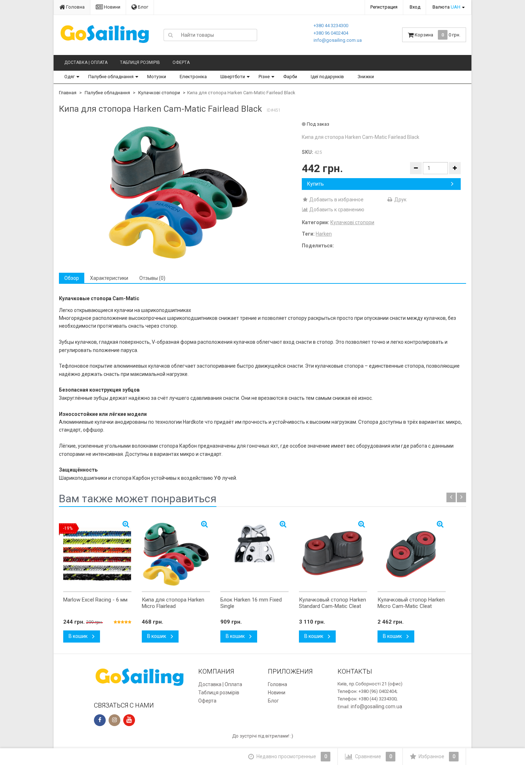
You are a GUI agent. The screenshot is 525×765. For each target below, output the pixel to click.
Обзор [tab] (71, 278)
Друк (399, 199)
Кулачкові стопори (159, 92)
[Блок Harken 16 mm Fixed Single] (254, 554)
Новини (111, 7)
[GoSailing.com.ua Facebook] (100, 720)
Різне (264, 76)
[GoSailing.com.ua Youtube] (129, 720)
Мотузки (156, 76)
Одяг (69, 76)
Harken (324, 234)
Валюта (446, 7)
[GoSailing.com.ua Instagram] (114, 720)
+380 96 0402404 (331, 33)
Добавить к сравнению (336, 209)
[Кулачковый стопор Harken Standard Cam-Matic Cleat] (333, 554)
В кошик (79, 636)
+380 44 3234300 (331, 25)
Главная (67, 92)
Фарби (290, 76)
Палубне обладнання (111, 76)
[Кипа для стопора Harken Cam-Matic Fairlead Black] (177, 192)
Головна (75, 7)
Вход (415, 7)
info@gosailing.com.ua (338, 40)
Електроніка (193, 76)
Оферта (181, 62)
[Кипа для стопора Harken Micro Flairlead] (176, 554)
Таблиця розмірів (140, 62)
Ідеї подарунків (327, 76)
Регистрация (384, 7)
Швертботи (232, 76)
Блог (142, 7)
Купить (315, 184)
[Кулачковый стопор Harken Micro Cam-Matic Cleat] (412, 554)
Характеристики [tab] (109, 278)
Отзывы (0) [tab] (152, 278)
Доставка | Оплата (86, 62)
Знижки (366, 76)
